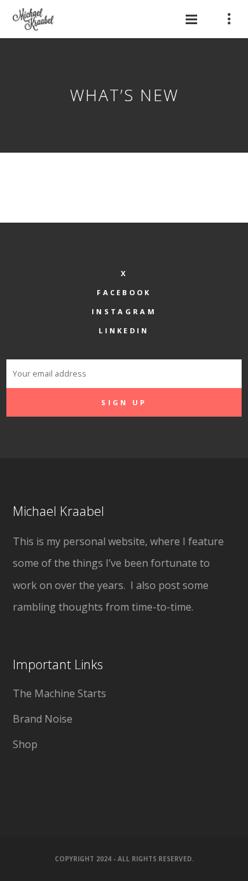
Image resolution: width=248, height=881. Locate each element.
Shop (25, 744)
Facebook (124, 292)
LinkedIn (124, 330)
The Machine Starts (59, 693)
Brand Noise (42, 719)
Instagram (124, 311)
